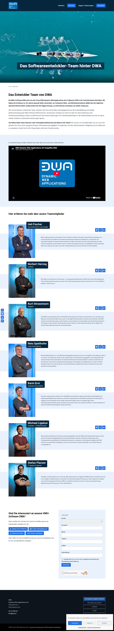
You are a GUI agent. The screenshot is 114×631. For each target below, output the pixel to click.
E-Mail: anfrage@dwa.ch (39, 529)
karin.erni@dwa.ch (96, 389)
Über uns (71, 5)
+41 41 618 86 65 (100, 230)
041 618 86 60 (13, 611)
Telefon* (64, 538)
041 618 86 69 (100, 270)
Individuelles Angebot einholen (94, 599)
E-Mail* (63, 545)
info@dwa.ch (12, 613)
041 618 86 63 (100, 427)
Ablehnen (89, 623)
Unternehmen (65, 552)
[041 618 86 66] (2, 310)
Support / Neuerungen (85, 5)
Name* (63, 532)
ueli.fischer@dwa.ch (96, 230)
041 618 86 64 (100, 347)
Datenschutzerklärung (77, 559)
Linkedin (94, 607)
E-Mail (94, 611)
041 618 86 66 (100, 308)
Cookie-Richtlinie (82, 627)
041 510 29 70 (100, 468)
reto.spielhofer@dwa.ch (96, 347)
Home (10, 86)
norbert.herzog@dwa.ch (96, 270)
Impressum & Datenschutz (93, 627)
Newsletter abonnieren (94, 603)
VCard (103, 230)
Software (61, 5)
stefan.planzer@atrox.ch (96, 468)
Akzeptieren (75, 623)
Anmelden (101, 5)
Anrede (63, 518)
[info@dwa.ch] (2, 313)
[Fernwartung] (2, 317)
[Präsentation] (2, 320)
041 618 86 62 (100, 389)
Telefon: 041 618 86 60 (19, 529)
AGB (46, 627)
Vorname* (64, 525)
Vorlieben (104, 623)
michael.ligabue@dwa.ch (96, 427)
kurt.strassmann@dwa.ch (96, 308)
